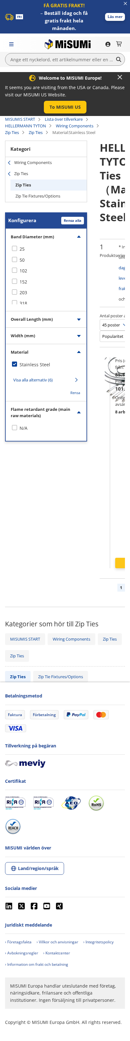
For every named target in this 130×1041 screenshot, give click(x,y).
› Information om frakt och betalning (36, 964)
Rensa (75, 392)
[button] (115, 17)
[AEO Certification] (71, 803)
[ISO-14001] (43, 803)
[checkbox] (46, 249)
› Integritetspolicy (98, 942)
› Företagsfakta (18, 942)
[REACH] (13, 826)
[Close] (120, 77)
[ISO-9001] (15, 803)
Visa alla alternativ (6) (33, 380)
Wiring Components (74, 126)
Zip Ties (12, 132)
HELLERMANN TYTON (25, 126)
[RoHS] (96, 803)
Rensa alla (72, 220)
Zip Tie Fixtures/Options (37, 196)
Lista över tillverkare (64, 119)
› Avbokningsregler (21, 953)
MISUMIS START (20, 119)
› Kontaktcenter (56, 953)
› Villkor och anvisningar (57, 942)
